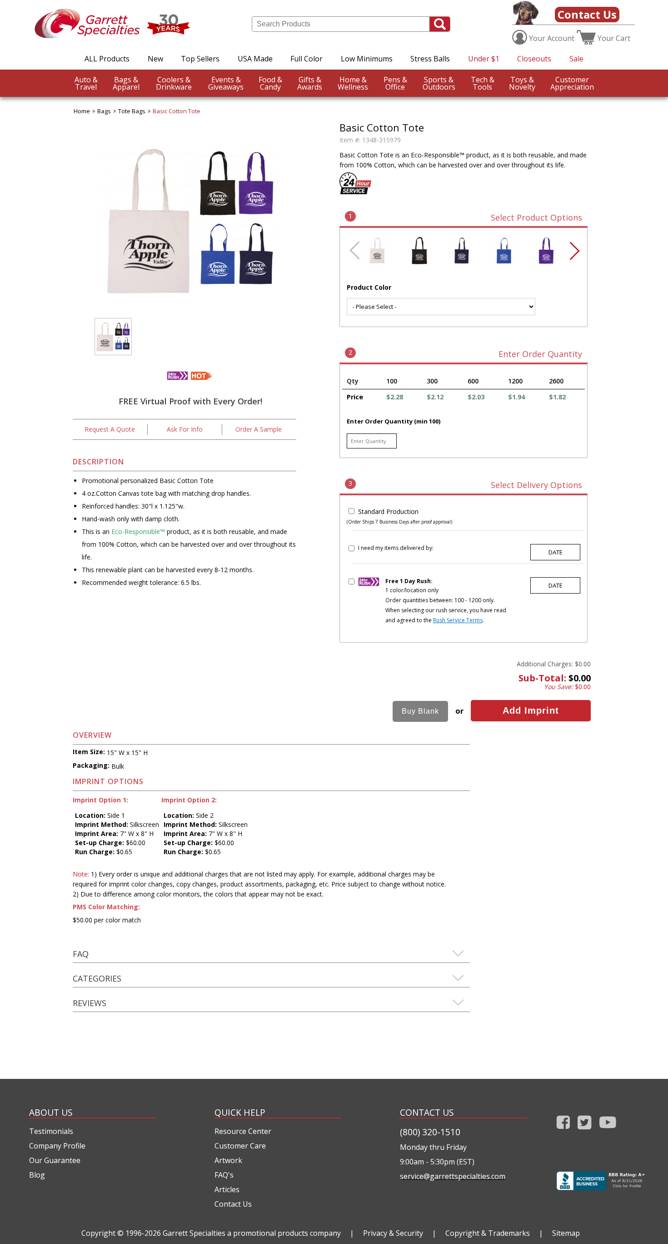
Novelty (522, 83)
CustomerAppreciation (572, 83)
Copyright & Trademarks (487, 1233)
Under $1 (483, 58)
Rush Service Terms (458, 620)
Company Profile (57, 1145)
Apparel (126, 83)
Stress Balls (430, 58)
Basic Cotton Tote (176, 111)
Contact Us (587, 14)
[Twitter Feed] (585, 1131)
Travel (86, 83)
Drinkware (174, 83)
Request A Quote (110, 429)
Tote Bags (131, 111)
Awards (309, 83)
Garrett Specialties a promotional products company (252, 1233)
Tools (482, 83)
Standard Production (388, 511)
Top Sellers (200, 58)
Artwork (228, 1160)
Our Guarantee (54, 1160)
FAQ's (224, 1175)
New (155, 58)
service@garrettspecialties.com (452, 1176)
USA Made (255, 58)
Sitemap (566, 1233)
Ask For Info (185, 429)
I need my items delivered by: (396, 548)
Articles (226, 1189)
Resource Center (242, 1131)
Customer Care (240, 1145)
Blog (37, 1175)
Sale (576, 58)
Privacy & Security (393, 1233)
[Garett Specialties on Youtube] (608, 1131)
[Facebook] (563, 1131)
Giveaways (226, 83)
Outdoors (439, 83)
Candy (270, 83)
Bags (104, 111)
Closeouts (534, 58)
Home (82, 111)
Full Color (306, 58)
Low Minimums (367, 58)
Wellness (353, 83)
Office (395, 83)
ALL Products (107, 58)
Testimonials (51, 1131)
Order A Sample (258, 429)
